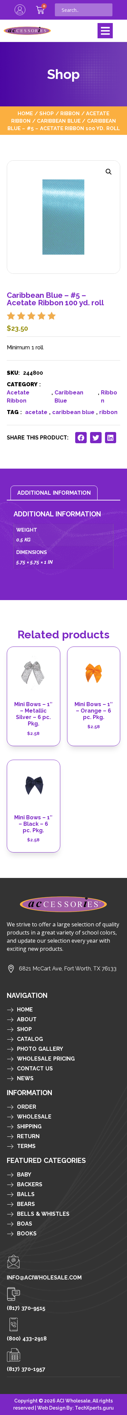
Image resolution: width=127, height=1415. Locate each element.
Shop (46, 113)
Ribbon (70, 113)
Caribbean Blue (59, 121)
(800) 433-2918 (27, 1338)
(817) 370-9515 (26, 1308)
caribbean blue (73, 412)
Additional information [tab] (54, 493)
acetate (36, 412)
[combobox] (83, 9)
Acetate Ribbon (18, 396)
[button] (105, 30)
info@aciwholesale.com (44, 1277)
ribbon (108, 412)
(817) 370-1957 (26, 1369)
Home (25, 113)
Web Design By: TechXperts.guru (75, 1408)
